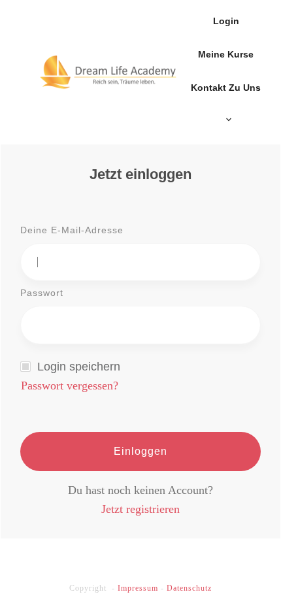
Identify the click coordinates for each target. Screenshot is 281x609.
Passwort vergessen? (69, 385)
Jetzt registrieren (140, 509)
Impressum (138, 588)
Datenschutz (189, 588)
